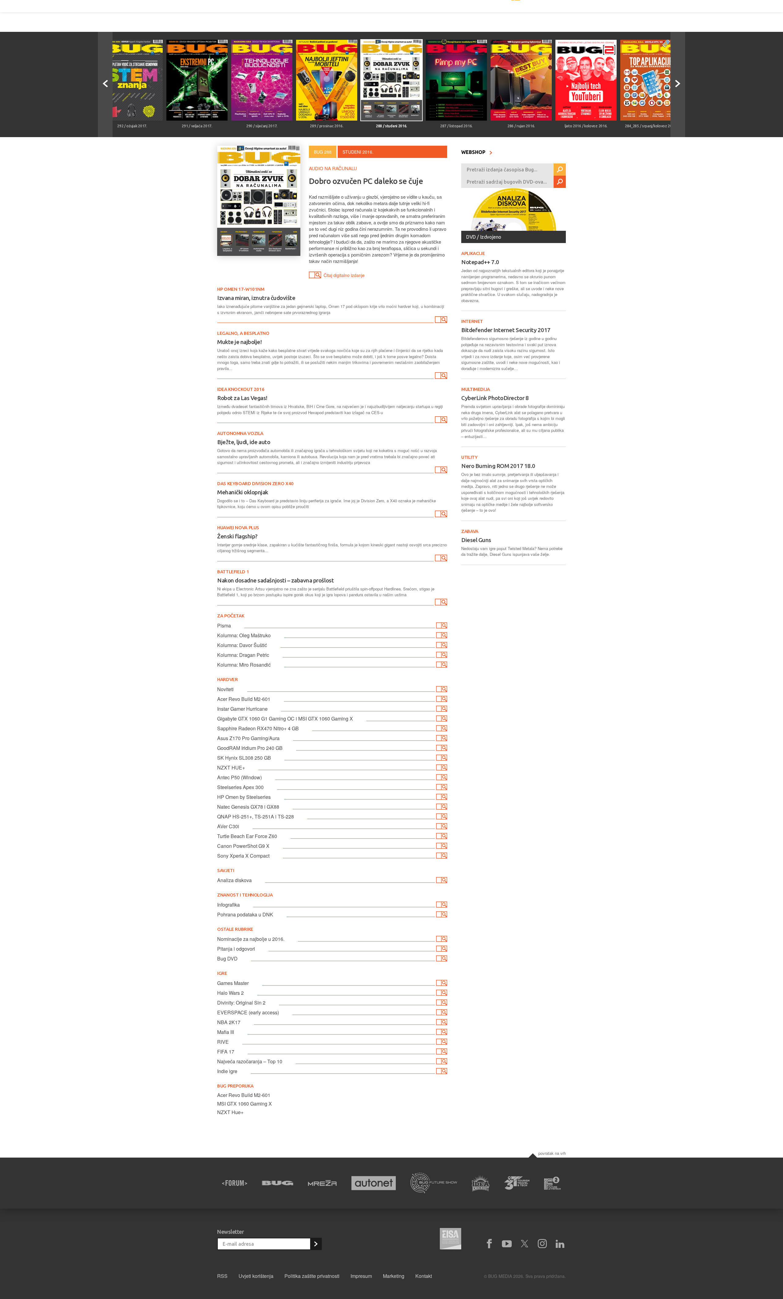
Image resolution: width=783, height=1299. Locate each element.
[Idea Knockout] (480, 1183)
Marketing (393, 1275)
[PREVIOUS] (105, 84)
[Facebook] (489, 1244)
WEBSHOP (474, 152)
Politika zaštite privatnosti (312, 1275)
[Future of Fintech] (552, 1183)
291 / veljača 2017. (197, 126)
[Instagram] (542, 1244)
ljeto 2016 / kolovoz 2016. (586, 126)
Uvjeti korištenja (256, 1275)
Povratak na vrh (552, 1153)
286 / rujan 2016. (521, 126)
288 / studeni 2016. (391, 126)
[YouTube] (507, 1244)
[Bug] (277, 1183)
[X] (524, 1244)
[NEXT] (677, 84)
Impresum (361, 1275)
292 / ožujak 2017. (132, 126)
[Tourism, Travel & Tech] (517, 1183)
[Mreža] (322, 1183)
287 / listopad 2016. (456, 126)
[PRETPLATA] (315, 1243)
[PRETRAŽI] (560, 169)
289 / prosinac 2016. (326, 126)
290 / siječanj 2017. (261, 126)
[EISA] (450, 1239)
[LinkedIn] (560, 1244)
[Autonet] (374, 1183)
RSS (222, 1275)
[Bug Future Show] (434, 1183)
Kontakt (423, 1275)
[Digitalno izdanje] (440, 321)
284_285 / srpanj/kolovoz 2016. (651, 126)
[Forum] (234, 1183)
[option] (132, 84)
